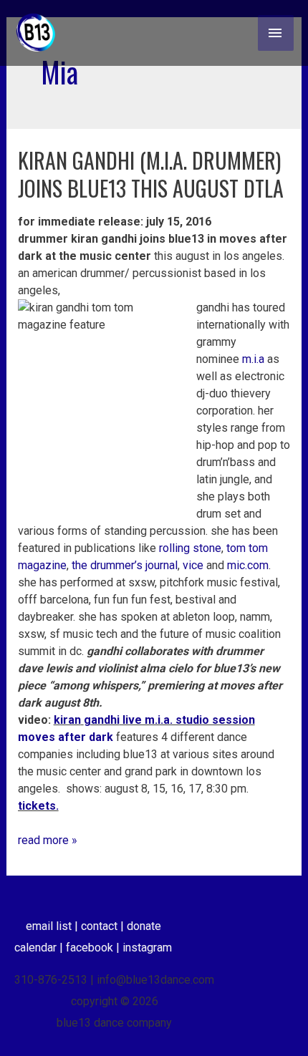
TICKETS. (38, 806)
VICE (193, 565)
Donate (144, 926)
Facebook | (94, 947)
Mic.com (248, 565)
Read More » (47, 839)
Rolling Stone (190, 548)
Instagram (147, 947)
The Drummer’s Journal (125, 565)
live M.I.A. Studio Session (154, 720)
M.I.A (253, 359)
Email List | (53, 926)
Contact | (104, 926)
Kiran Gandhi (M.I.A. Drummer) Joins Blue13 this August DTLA (151, 174)
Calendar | (40, 947)
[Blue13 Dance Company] (35, 32)
